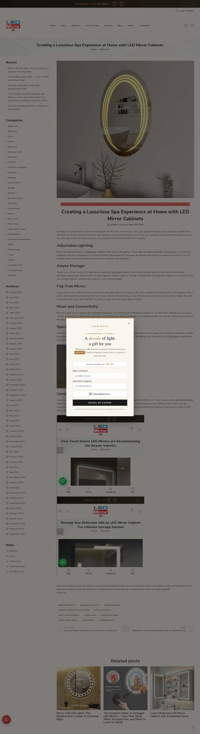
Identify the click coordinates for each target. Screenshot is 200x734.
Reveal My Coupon (100, 402)
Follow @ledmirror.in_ (102, 394)
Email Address (80, 371)
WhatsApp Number (82, 381)
